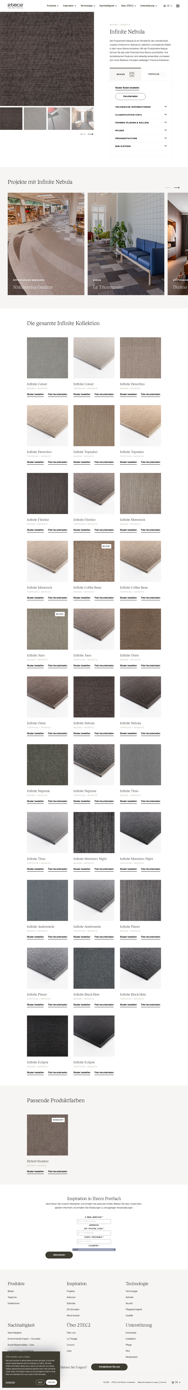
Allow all (51, 1382)
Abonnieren (59, 1255)
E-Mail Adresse (94, 1217)
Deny (40, 1382)
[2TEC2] (15, 6)
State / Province (94, 1237)
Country (93, 1246)
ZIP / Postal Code (94, 1229)
